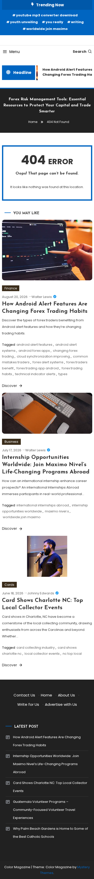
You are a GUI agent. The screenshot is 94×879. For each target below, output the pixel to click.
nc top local (72, 653)
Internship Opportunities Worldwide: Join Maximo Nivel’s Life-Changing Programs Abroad (45, 465)
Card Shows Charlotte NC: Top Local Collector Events (50, 786)
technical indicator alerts (35, 374)
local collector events (42, 653)
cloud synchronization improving (43, 356)
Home (46, 695)
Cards (9, 585)
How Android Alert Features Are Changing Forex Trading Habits (47, 741)
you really (54, 22)
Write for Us (28, 704)
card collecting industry (36, 647)
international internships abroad (43, 505)
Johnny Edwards (40, 593)
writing (77, 22)
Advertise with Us (61, 704)
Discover (10, 385)
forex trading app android (38, 368)
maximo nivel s (57, 511)
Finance (11, 288)
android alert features (34, 344)
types (62, 374)
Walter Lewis (42, 296)
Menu (14, 51)
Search (79, 51)
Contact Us (24, 695)
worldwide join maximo (47, 28)
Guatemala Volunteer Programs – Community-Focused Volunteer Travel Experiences (44, 809)
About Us (66, 695)
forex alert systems (48, 362)
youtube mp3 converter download (47, 15)
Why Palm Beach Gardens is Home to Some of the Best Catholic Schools (50, 832)
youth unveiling (24, 22)
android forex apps (34, 350)
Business (11, 442)
